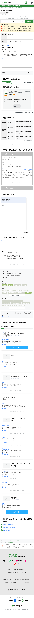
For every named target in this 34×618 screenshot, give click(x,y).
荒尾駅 (13, 7)
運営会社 (7, 582)
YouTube (18, 563)
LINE (12, 560)
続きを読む (17, 106)
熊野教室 (4, 403)
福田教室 (4, 504)
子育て (28, 560)
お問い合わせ (14, 582)
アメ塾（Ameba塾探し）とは (19, 569)
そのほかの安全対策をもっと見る (17, 307)
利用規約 (28, 576)
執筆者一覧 (6, 576)
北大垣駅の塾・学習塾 (9, 530)
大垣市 (9, 7)
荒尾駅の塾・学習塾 (8, 524)
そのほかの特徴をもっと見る (17, 295)
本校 (3, 361)
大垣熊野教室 (5, 425)
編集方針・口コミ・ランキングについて (17, 572)
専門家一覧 (13, 576)
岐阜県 (6, 7)
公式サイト (17, 347)
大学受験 (20, 560)
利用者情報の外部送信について (22, 579)
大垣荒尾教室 (5, 449)
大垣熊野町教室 (6, 339)
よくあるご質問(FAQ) (24, 582)
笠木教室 (4, 437)
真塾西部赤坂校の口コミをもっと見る (22, 112)
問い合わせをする (6, 316)
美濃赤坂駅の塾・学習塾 (9, 527)
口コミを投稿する (7, 82)
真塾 (8, 45)
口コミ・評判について (28, 82)
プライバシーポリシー (8, 579)
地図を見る (6, 344)
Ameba (11, 600)
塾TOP (2, 7)
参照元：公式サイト (28, 169)
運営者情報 (21, 576)
